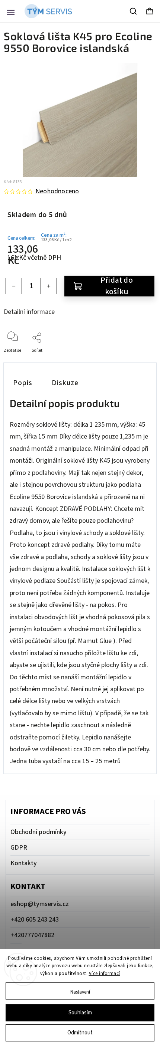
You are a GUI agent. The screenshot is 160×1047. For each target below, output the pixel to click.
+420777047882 (32, 935)
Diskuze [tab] (65, 383)
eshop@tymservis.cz (39, 904)
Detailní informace (29, 311)
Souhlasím (80, 1013)
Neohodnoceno (57, 191)
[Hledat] (133, 11)
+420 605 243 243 (34, 919)
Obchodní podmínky (38, 832)
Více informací (104, 973)
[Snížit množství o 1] (14, 286)
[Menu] (10, 11)
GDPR (18, 847)
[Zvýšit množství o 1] (49, 286)
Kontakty (23, 863)
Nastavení (80, 991)
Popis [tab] (22, 383)
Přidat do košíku (116, 286)
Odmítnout (80, 1033)
